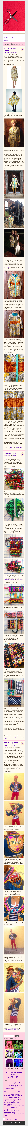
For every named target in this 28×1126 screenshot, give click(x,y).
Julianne (15, 52)
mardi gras (13, 1100)
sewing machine (16, 737)
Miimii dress (19, 579)
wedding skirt (7, 267)
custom (18, 1029)
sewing (11, 447)
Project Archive (7, 34)
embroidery (12, 1092)
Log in (5, 1122)
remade (6, 448)
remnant (10, 737)
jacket (21, 447)
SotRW (19, 1107)
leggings (6, 1100)
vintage (5, 738)
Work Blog (6, 32)
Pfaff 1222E (6, 40)
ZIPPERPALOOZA (10, 453)
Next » (16, 1119)
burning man (7, 1029)
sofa (17, 578)
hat (23, 1095)
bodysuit (6, 1086)
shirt (13, 1108)
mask (19, 1100)
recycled (15, 1105)
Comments (14, 1122)
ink (4, 1097)
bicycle (18, 1083)
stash (22, 737)
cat (11, 1029)
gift (9, 1095)
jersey (11, 1097)
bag (20, 735)
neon (23, 1099)
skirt (16, 1107)
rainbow (8, 1105)
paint (13, 1102)
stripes (14, 1113)
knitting (16, 1097)
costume (12, 1028)
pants (17, 1102)
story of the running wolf (14, 1110)
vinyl (11, 1115)
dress (6, 1092)
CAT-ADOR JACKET (11, 743)
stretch (7, 1113)
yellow (9, 448)
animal (5, 1083)
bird (22, 1083)
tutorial (19, 1113)
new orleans (7, 1102)
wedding (14, 1115)
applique (10, 1083)
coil (4, 1089)
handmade (16, 1095)
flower (17, 447)
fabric (18, 1092)
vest (22, 1113)
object (11, 735)
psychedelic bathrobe (9, 579)
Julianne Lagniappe (8, 37)
